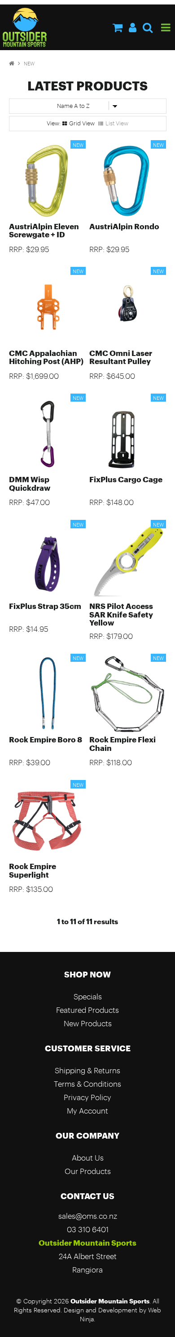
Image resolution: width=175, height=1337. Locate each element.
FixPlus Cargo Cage (125, 479)
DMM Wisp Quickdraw (29, 483)
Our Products (88, 1171)
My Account (87, 1110)
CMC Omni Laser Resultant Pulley (120, 357)
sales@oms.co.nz (87, 1216)
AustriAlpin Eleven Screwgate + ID (44, 230)
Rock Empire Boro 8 (45, 739)
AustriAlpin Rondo (124, 226)
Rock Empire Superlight (32, 870)
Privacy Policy (87, 1097)
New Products (88, 1023)
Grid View (82, 123)
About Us (88, 1157)
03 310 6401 (88, 1229)
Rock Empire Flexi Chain (122, 743)
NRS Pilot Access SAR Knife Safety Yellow (121, 614)
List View (116, 123)
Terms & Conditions (87, 1084)
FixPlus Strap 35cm (45, 606)
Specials (88, 996)
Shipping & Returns (87, 1070)
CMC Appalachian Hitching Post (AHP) (46, 357)
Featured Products (87, 1010)
